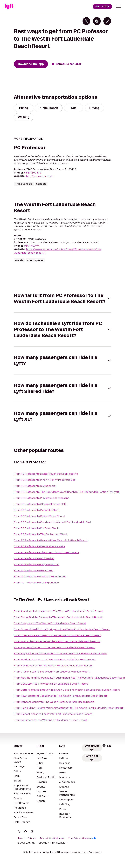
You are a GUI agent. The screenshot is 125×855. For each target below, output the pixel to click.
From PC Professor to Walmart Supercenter (40, 576)
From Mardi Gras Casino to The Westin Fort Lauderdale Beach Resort (55, 659)
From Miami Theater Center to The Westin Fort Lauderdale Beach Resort (57, 641)
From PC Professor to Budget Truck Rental (39, 516)
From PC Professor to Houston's (33, 570)
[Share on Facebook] (97, 21)
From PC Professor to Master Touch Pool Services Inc (46, 473)
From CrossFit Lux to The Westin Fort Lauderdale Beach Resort (52, 671)
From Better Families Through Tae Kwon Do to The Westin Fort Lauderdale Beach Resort (67, 689)
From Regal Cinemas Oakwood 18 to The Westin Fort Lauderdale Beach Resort (60, 653)
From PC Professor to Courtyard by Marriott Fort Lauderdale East (52, 522)
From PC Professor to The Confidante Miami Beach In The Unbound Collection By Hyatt (66, 492)
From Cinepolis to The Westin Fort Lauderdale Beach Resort (50, 623)
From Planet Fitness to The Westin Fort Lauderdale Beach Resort (53, 714)
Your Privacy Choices (80, 838)
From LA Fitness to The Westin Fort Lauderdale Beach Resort (50, 720)
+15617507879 (32, 172)
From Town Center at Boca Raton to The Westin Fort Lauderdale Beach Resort (60, 695)
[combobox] (106, 746)
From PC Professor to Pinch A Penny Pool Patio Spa (44, 479)
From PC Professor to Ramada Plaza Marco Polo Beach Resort (50, 540)
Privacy (32, 838)
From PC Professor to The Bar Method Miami (40, 534)
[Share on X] (86, 21)
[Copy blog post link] (107, 21)
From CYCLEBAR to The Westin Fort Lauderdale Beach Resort (51, 683)
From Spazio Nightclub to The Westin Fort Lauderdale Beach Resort (54, 647)
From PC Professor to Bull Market (34, 558)
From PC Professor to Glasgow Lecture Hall (40, 504)
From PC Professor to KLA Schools (34, 486)
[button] (118, 6)
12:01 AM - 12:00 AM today (31, 239)
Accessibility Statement (52, 838)
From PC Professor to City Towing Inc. (36, 564)
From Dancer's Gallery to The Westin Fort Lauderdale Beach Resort (54, 702)
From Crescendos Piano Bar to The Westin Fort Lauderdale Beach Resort (57, 635)
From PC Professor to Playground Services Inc (41, 498)
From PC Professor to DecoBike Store (36, 510)
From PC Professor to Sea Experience (36, 582)
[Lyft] (9, 6)
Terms (21, 838)
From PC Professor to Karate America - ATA (39, 546)
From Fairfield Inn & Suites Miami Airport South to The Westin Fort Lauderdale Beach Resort (68, 708)
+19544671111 (31, 246)
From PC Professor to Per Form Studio (36, 528)
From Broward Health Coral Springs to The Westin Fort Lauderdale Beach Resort (62, 629)
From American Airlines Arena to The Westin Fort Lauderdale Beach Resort (58, 611)
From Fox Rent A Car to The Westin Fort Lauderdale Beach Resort (53, 665)
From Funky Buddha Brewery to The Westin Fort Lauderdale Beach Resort (58, 617)
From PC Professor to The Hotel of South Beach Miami (46, 552)
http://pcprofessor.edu (39, 176)
